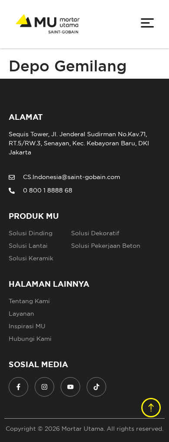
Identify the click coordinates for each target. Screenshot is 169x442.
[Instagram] (44, 387)
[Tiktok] (96, 387)
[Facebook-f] (18, 387)
